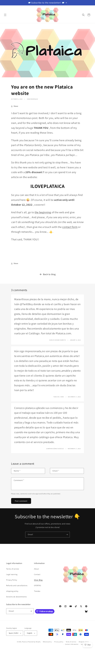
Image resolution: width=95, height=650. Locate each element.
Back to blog (49, 274)
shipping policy (12, 591)
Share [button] (16, 106)
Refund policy (47, 642)
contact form (69, 227)
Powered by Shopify (34, 642)
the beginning (43, 212)
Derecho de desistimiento (16, 597)
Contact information (71, 644)
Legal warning (11, 574)
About (36, 569)
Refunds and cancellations (16, 585)
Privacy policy (58, 642)
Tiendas (37, 591)
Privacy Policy (11, 580)
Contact (37, 574)
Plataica (25, 642)
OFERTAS (37, 585)
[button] (5, 15)
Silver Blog (38, 580)
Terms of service (12, 569)
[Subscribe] (67, 534)
